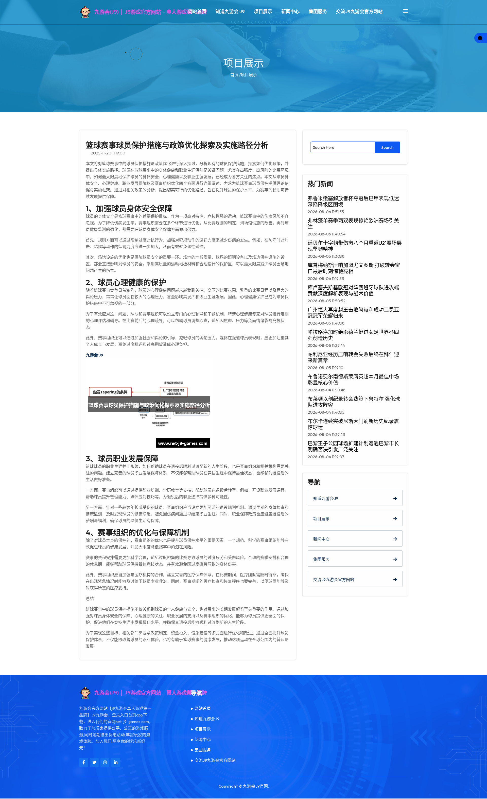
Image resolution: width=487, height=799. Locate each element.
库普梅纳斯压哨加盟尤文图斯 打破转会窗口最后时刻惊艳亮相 (354, 268)
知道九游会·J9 (230, 11)
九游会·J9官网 (255, 786)
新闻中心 (290, 11)
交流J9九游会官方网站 (359, 11)
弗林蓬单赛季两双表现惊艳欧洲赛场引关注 (353, 224)
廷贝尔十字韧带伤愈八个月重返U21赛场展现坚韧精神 (355, 246)
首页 (234, 74)
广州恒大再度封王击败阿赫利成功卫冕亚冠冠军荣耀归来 (353, 313)
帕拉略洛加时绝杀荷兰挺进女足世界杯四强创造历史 (353, 335)
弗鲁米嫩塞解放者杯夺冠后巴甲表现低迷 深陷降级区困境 (353, 201)
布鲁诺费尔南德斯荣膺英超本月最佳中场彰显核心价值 (353, 380)
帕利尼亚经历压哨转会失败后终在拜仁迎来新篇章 (353, 357)
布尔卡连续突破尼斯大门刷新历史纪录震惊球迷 (353, 424)
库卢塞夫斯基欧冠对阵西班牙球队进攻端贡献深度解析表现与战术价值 (353, 291)
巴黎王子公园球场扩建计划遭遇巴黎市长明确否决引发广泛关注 (353, 447)
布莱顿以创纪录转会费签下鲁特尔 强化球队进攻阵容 (354, 402)
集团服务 (318, 11)
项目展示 (263, 11)
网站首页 (197, 11)
